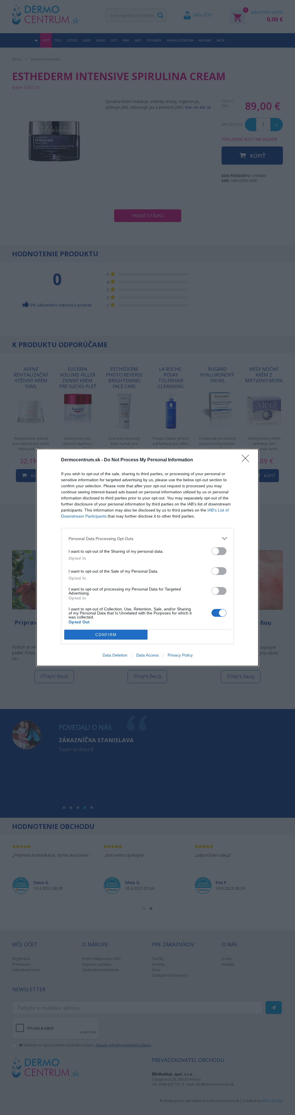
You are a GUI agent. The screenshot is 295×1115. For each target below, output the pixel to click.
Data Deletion (115, 655)
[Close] (247, 460)
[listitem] (147, 538)
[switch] (218, 551)
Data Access (147, 655)
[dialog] (147, 557)
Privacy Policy (180, 655)
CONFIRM (106, 635)
